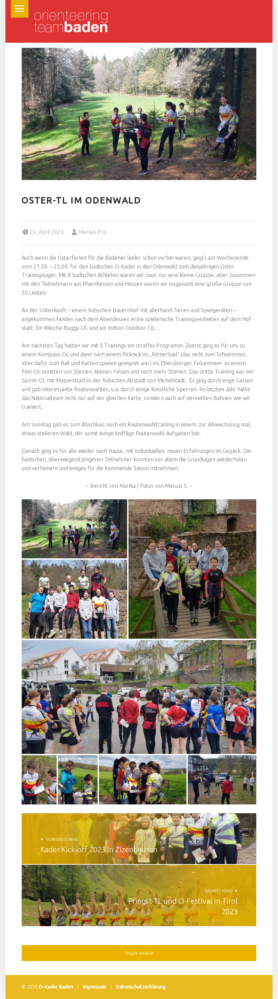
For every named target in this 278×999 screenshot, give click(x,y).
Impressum (94, 987)
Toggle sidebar (139, 953)
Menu (19, 9)
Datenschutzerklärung (140, 987)
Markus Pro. (93, 232)
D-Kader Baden (56, 987)
